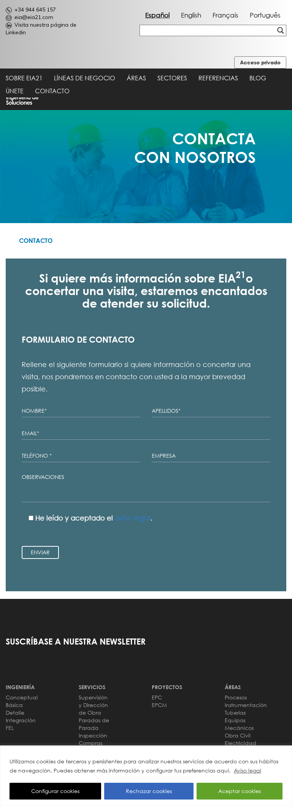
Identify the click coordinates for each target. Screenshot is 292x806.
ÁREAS (136, 78)
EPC (157, 697)
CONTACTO (52, 91)
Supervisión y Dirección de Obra (93, 705)
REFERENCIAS (218, 78)
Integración (21, 720)
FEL (10, 728)
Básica (14, 705)
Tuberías (235, 712)
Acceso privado (260, 62)
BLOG (257, 78)
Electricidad (240, 743)
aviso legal (133, 518)
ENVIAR (40, 552)
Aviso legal (247, 770)
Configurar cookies (55, 791)
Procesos (236, 697)
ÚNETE (15, 91)
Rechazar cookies (149, 791)
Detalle (15, 712)
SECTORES (172, 78)
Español (157, 15)
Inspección (93, 735)
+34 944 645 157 (35, 9)
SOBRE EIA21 (24, 78)
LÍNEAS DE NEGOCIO (84, 78)
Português (265, 15)
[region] (146, 775)
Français (225, 15)
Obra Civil (238, 735)
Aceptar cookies (239, 791)
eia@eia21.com (33, 17)
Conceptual (22, 697)
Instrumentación (246, 705)
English (191, 15)
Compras (90, 743)
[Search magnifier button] (280, 30)
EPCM (159, 705)
